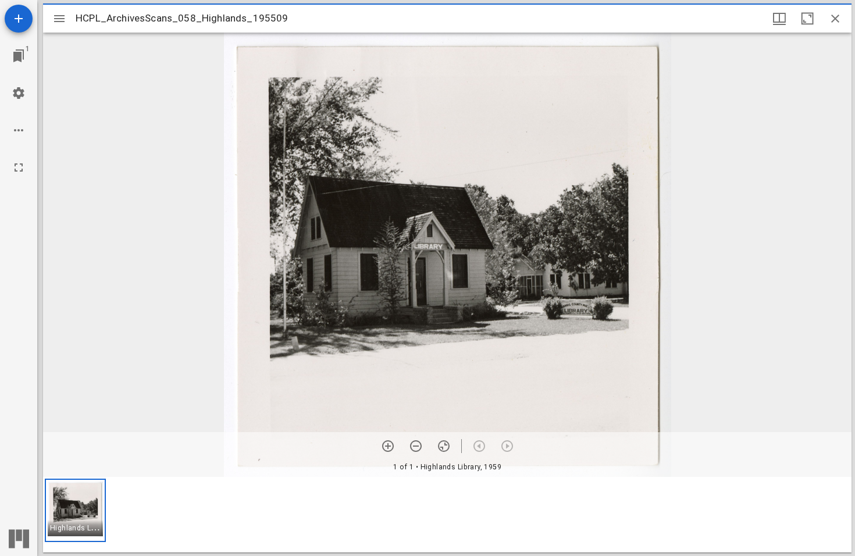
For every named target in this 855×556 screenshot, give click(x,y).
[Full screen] (19, 167)
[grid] (447, 515)
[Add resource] (19, 19)
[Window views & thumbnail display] (779, 19)
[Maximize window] (807, 19)
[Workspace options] (19, 130)
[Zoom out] (416, 446)
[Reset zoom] (444, 446)
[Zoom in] (388, 446)
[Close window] (835, 19)
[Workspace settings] (19, 93)
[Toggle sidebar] (59, 19)
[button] (75, 510)
